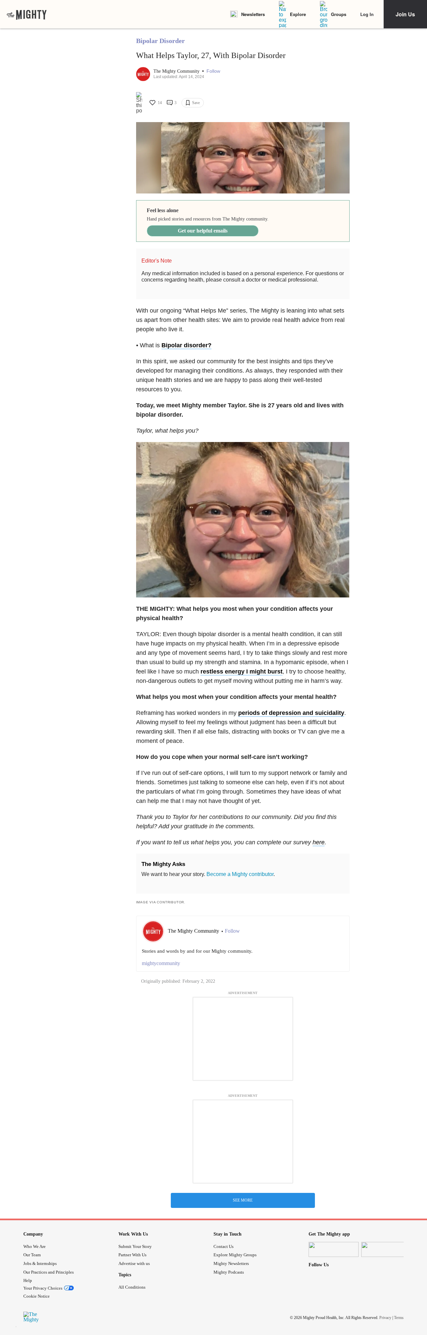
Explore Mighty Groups (235, 1254)
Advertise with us (134, 1263)
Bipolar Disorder (160, 40)
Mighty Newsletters (231, 1263)
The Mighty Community (177, 71)
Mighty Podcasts (229, 1272)
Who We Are (34, 1246)
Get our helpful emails (203, 231)
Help (27, 1280)
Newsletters (253, 14)
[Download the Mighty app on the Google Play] (386, 1249)
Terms (399, 1317)
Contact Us (224, 1246)
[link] (27, 14)
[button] (213, 71)
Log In (367, 14)
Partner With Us (132, 1254)
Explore (298, 14)
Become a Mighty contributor (240, 874)
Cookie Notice (36, 1296)
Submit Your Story (135, 1246)
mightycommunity (161, 963)
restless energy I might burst (241, 671)
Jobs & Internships (40, 1263)
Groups (338, 14)
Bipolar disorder (184, 345)
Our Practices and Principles (48, 1272)
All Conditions (131, 1287)
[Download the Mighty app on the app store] (334, 1249)
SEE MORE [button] (243, 1200)
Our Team (32, 1254)
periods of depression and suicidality (291, 713)
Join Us (405, 14)
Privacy (385, 1317)
